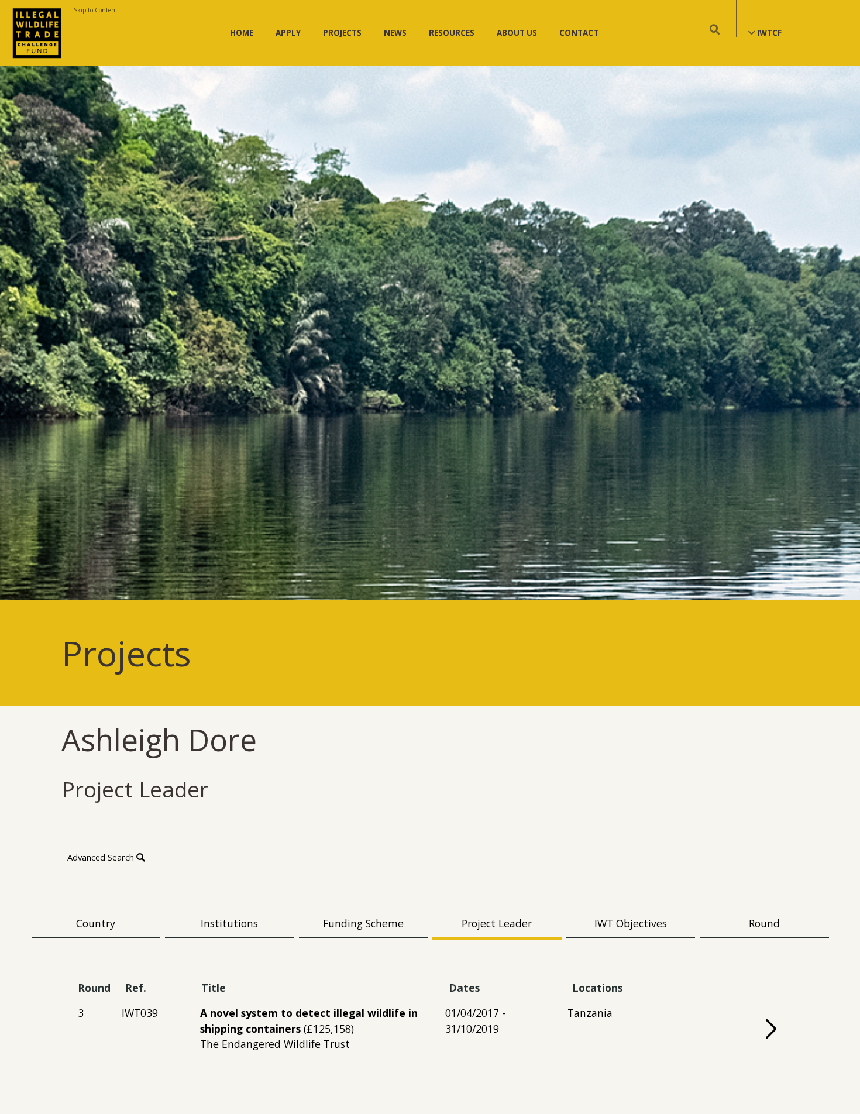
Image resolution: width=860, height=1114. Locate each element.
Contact (578, 32)
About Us (517, 32)
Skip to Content (96, 10)
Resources (451, 32)
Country (95, 923)
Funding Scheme (363, 923)
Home (241, 32)
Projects (342, 32)
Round (764, 923)
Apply (288, 32)
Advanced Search (101, 857)
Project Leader (497, 923)
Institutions (229, 923)
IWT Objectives (630, 923)
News (395, 32)
